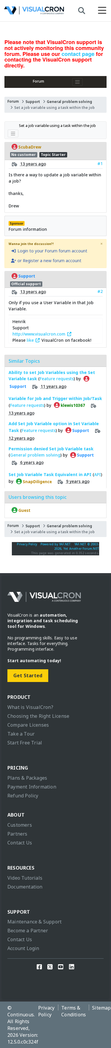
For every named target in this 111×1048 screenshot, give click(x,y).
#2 (100, 291)
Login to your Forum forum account (51, 251)
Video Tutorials (24, 878)
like (31, 340)
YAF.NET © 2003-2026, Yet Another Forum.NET (76, 546)
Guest (23, 510)
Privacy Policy (27, 544)
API (97, 474)
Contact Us (19, 842)
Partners (17, 834)
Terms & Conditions (73, 1011)
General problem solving (69, 101)
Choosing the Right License (38, 716)
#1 (100, 163)
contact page (78, 54)
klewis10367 (72, 405)
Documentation (25, 886)
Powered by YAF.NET (56, 544)
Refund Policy (22, 795)
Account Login (23, 948)
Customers (19, 825)
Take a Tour (21, 734)
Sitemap (101, 1008)
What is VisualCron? (30, 707)
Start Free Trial (24, 742)
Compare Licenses (28, 725)
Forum (38, 81)
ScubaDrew (29, 147)
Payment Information (31, 786)
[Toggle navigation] (77, 82)
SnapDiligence (37, 481)
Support (32, 101)
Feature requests (57, 378)
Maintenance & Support (34, 921)
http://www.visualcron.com (39, 334)
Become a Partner (27, 930)
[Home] (34, 12)
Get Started (27, 675)
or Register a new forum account (48, 260)
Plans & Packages (27, 778)
